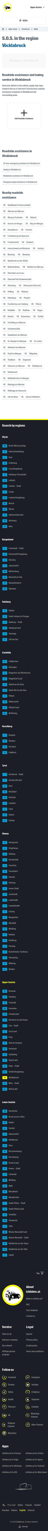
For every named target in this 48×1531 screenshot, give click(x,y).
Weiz (8, 526)
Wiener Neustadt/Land (15, 1232)
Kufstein (10, 797)
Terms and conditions (35, 1351)
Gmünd (9, 1128)
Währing (10, 963)
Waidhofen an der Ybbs (16, 1249)
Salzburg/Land (12, 628)
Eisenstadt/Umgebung (15, 554)
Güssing (10, 559)
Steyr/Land (11, 1060)
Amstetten (10, 1111)
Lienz (8, 809)
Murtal (9, 503)
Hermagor (10, 667)
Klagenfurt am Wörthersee (17, 673)
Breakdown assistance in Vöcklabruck (18, 175)
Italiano (14, 1510)
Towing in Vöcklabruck (12, 169)
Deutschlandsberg (14, 451)
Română (5, 1510)
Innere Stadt (11, 888)
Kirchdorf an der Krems (16, 1019)
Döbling (9, 854)
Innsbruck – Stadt (14, 774)
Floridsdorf (11, 871)
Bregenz (9, 735)
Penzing (9, 946)
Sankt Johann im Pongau (16, 616)
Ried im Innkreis (13, 1043)
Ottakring (10, 940)
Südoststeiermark (13, 514)
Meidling (10, 928)
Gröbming (10, 463)
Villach (9, 696)
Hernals (9, 877)
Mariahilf (10, 923)
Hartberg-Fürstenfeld (15, 474)
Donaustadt (11, 859)
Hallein (9, 610)
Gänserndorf (11, 1134)
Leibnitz (9, 480)
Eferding (10, 996)
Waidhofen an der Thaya (16, 1243)
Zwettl (9, 1255)
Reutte (9, 814)
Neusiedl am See (13, 577)
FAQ (27, 1304)
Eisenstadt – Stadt (14, 548)
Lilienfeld (10, 1174)
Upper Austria (12, 29)
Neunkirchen (11, 1197)
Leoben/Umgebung (14, 497)
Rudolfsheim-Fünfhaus (16, 952)
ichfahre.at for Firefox (34, 1453)
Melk (8, 1185)
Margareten (11, 917)
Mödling (10, 1180)
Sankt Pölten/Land (14, 1209)
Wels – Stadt (11, 1083)
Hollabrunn (11, 1139)
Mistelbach (11, 1191)
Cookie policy (31, 1345)
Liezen (9, 491)
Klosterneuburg (13, 1151)
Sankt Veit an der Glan (15, 690)
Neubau (9, 934)
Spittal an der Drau (14, 684)
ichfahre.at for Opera (34, 1459)
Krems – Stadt (12, 1168)
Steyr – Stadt (11, 1066)
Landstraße (11, 900)
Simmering (11, 957)
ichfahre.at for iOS (9, 1472)
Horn (8, 1145)
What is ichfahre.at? (34, 1298)
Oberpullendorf (12, 583)
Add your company (10, 1339)
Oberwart (10, 588)
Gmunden (10, 1008)
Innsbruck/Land (13, 780)
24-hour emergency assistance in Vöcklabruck (21, 163)
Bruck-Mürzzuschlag (15, 445)
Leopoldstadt (12, 905)
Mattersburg (11, 571)
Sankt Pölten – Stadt (14, 1203)
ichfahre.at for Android (35, 1466)
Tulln (8, 1226)
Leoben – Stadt (12, 486)
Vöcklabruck (26, 29)
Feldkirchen (11, 661)
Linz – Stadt (11, 1025)
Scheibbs (10, 1214)
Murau (9, 509)
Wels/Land (10, 1089)
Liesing (9, 911)
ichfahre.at (20, 1522)
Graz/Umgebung (13, 468)
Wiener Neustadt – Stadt (16, 1237)
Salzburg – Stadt (13, 622)
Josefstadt (11, 894)
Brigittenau (11, 848)
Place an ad (6, 1334)
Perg (8, 1037)
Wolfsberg (10, 713)
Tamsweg (10, 633)
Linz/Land (10, 1031)
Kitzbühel (10, 791)
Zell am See (11, 639)
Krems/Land (11, 1162)
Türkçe (20, 1505)
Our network (7, 1345)
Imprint (29, 1334)
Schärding (10, 1054)
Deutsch (31, 1510)
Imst (8, 786)
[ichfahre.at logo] (7, 7)
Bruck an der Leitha (14, 1116)
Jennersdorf (11, 565)
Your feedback (32, 1310)
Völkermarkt (11, 701)
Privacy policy (32, 1339)
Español (37, 1505)
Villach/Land (11, 707)
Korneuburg (11, 1157)
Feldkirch (10, 752)
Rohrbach (10, 1048)
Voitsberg (10, 520)
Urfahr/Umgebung (14, 1071)
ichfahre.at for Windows (12, 1466)
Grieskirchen (11, 1014)
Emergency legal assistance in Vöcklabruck (20, 182)
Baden (9, 1122)
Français (28, 1505)
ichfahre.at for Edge (10, 1459)
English (22, 1510)
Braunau (10, 991)
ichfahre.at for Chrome (11, 1453)
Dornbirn (10, 746)
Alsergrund (11, 842)
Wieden (9, 969)
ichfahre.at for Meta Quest (36, 1472)
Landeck (10, 803)
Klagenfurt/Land (13, 678)
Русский (11, 1505)
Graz (8, 457)
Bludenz (9, 740)
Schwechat (11, 1220)
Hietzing (10, 882)
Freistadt (10, 1002)
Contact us (30, 1316)
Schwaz (9, 820)
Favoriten (10, 865)
